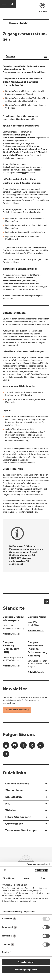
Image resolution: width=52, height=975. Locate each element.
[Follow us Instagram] (6, 746)
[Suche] (12, 4)
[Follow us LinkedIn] (40, 746)
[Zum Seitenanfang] (46, 601)
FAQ (8, 803)
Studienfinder (14, 790)
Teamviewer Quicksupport (22, 830)
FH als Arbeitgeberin (18, 817)
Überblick (10, 57)
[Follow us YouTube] (14, 746)
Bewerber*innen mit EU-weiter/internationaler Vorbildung (25, 106)
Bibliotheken (13, 797)
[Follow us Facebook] (23, 746)
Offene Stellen (14, 824)
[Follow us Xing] (32, 746)
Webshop (11, 810)
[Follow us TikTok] (6, 754)
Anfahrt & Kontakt (11, 634)
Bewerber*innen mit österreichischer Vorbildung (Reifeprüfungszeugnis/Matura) (26, 92)
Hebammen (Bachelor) (18, 23)
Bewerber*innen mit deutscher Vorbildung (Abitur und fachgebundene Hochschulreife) (26, 99)
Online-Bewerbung (17, 783)
